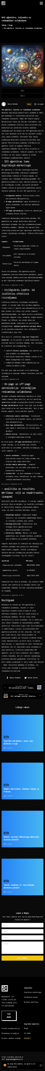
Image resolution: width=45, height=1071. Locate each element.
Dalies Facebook (15, 678)
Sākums (4, 25)
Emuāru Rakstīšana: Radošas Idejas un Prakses (21, 790)
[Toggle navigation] (41, 3)
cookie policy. (13, 1067)
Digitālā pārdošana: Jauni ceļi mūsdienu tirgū (18, 742)
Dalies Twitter (33, 678)
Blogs (11, 25)
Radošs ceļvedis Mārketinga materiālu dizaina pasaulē (21, 838)
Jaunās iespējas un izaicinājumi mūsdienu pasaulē (19, 886)
